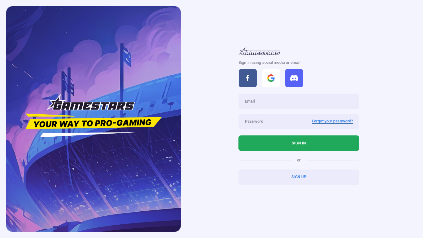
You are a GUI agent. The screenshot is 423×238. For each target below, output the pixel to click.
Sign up (298, 177)
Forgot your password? (332, 121)
